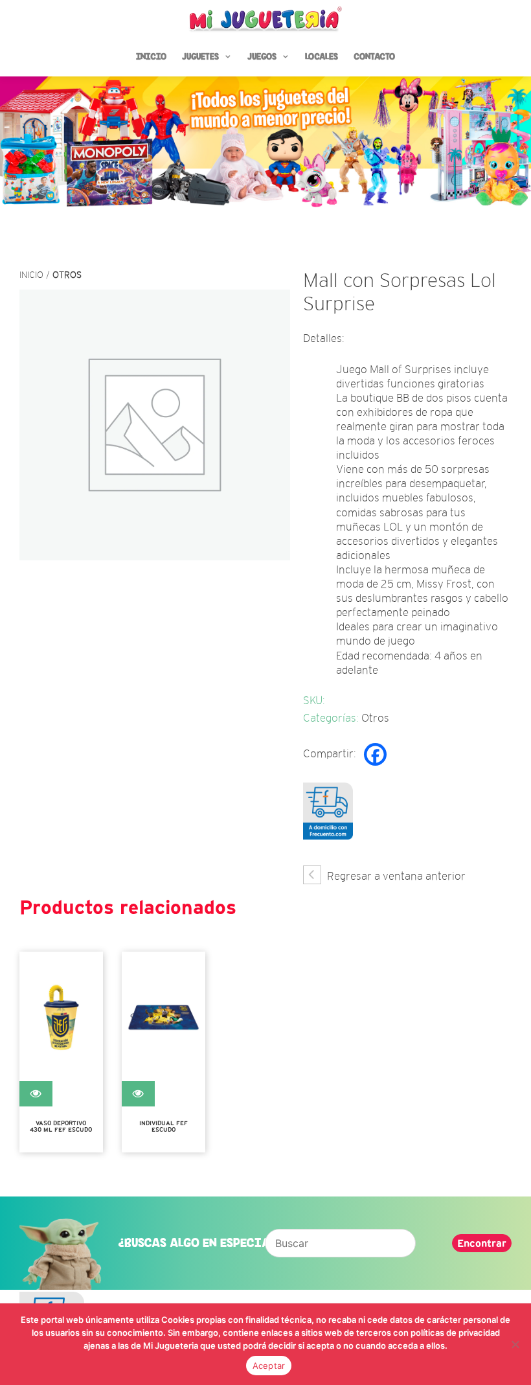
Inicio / (35, 274)
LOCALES (321, 57)
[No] (514, 1344)
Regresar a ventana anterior (395, 876)
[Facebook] (375, 754)
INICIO (151, 57)
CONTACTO (374, 57)
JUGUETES (200, 57)
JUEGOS (262, 57)
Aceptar (269, 1365)
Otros (67, 274)
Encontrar (481, 1243)
